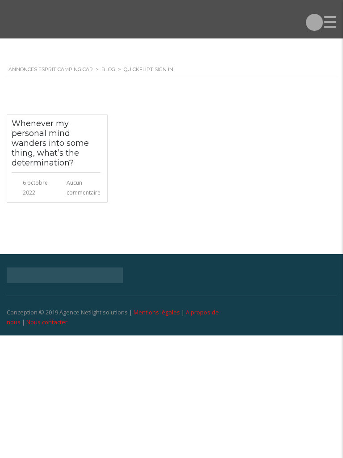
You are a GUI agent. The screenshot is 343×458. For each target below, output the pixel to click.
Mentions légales (157, 312)
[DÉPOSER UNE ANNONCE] (314, 22)
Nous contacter (46, 322)
